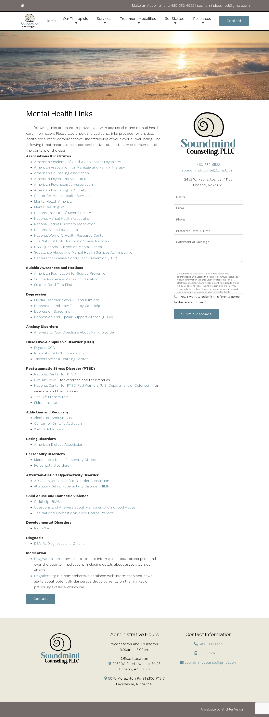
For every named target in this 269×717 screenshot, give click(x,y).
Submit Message (196, 314)
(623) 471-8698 (211, 653)
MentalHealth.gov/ (49, 207)
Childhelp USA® (47, 501)
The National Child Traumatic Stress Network (71, 241)
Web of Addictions (49, 429)
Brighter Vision (232, 709)
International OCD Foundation (59, 353)
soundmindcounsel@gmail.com (223, 5)
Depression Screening (52, 311)
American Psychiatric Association (61, 179)
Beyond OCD (44, 348)
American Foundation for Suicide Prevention (71, 273)
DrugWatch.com (47, 559)
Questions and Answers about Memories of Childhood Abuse (84, 507)
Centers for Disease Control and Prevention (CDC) (75, 258)
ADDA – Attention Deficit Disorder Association (71, 481)
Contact (234, 21)
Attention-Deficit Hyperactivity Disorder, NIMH (71, 486)
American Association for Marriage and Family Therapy (79, 167)
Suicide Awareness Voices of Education (66, 279)
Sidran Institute (46, 402)
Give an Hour (44, 380)
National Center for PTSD (55, 374)
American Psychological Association (63, 184)
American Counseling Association (61, 173)
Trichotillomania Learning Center (61, 359)
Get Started (174, 19)
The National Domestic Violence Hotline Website (74, 513)
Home (50, 21)
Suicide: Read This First (53, 285)
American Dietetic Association (58, 444)
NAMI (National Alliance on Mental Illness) (68, 247)
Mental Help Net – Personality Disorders (67, 460)
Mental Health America (53, 201)
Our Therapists (75, 19)
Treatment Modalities (138, 19)
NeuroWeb (42, 528)
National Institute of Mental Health (62, 213)
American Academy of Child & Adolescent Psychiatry (77, 162)
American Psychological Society (60, 190)
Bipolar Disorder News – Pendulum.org (66, 300)
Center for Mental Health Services (62, 196)
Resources (202, 19)
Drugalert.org (45, 576)
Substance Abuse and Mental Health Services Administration (84, 252)
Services (104, 19)
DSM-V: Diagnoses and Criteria (59, 543)
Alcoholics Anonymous (53, 418)
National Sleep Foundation (56, 230)
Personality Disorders (51, 465)
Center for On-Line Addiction (58, 423)
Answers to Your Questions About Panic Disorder (75, 332)
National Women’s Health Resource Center (69, 235)
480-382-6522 (182, 5)
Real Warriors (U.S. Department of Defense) (113, 385)
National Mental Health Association (62, 218)
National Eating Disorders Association (65, 224)
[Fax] (22, 5)
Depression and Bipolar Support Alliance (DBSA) (73, 317)
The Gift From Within (51, 397)
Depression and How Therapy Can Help (67, 306)
